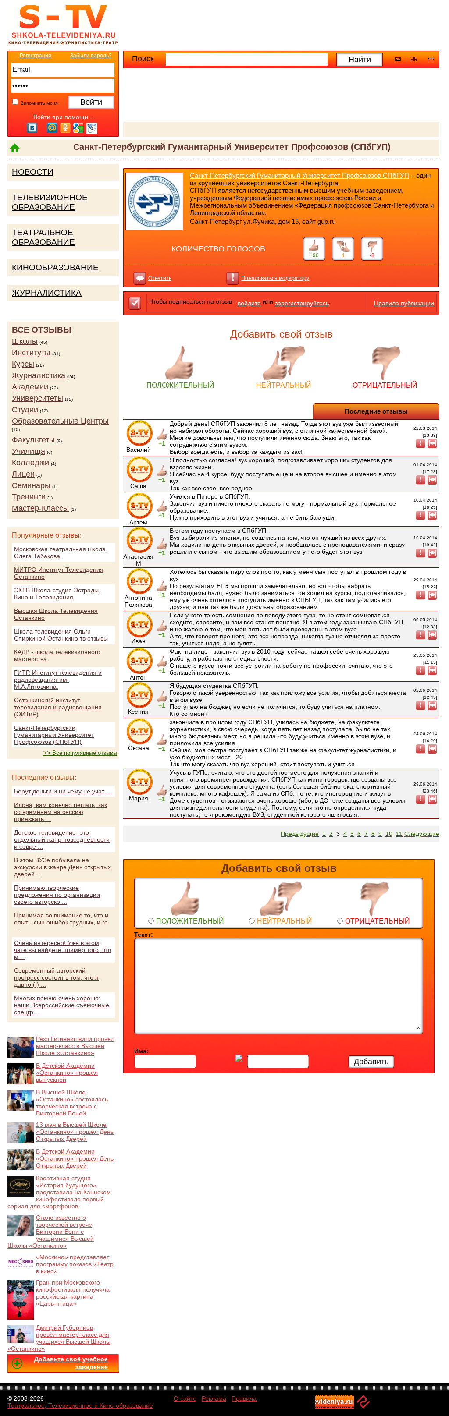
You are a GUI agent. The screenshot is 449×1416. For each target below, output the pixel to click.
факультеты (33, 439)
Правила (244, 1398)
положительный (180, 385)
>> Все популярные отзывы (80, 753)
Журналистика (47, 292)
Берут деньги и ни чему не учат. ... (63, 791)
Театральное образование (43, 237)
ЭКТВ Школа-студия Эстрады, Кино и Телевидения (57, 594)
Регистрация (35, 56)
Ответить (159, 278)
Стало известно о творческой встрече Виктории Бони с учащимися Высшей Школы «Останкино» (50, 1231)
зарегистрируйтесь (302, 303)
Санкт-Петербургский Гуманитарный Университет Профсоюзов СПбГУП (299, 175)
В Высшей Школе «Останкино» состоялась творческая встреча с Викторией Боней (72, 1103)
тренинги (29, 496)
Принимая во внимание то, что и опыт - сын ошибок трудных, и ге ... (61, 922)
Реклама (214, 1398)
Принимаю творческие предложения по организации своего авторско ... (57, 894)
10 (388, 833)
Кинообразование (55, 267)
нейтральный (283, 385)
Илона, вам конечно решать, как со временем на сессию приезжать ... (60, 811)
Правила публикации (404, 303)
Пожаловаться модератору (275, 278)
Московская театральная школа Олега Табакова (60, 552)
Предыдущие (300, 833)
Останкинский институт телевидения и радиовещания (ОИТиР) (58, 707)
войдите (249, 303)
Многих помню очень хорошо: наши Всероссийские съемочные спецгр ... (61, 1005)
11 (399, 833)
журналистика (38, 375)
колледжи (30, 462)
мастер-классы (40, 508)
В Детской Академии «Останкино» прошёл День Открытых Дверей (75, 1158)
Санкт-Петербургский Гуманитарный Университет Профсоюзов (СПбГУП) (54, 734)
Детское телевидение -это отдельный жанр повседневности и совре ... (62, 839)
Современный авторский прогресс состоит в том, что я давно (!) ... (56, 977)
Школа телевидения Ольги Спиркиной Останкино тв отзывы (61, 635)
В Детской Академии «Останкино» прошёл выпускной (67, 1072)
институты (31, 352)
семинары (31, 485)
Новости (32, 172)
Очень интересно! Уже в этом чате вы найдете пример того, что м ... (62, 949)
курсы (23, 364)
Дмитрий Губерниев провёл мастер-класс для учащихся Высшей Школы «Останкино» (58, 1338)
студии (25, 409)
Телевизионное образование (50, 202)
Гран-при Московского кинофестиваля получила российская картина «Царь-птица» (73, 1293)
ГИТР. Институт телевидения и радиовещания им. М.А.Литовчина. (58, 679)
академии (30, 386)
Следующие (421, 833)
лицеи (23, 474)
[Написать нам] (398, 59)
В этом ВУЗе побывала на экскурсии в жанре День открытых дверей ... (62, 867)
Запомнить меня (38, 103)
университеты (37, 398)
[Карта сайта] (414, 59)
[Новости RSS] (431, 60)
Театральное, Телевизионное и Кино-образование (80, 1405)
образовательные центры (60, 421)
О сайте (185, 1398)
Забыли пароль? (91, 56)
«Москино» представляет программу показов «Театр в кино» (75, 1263)
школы (25, 341)
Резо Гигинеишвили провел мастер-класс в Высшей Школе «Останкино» (75, 1045)
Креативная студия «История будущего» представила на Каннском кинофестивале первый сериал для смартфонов (59, 1192)
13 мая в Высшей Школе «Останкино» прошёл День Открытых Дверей (75, 1131)
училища (28, 451)
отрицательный (385, 385)
